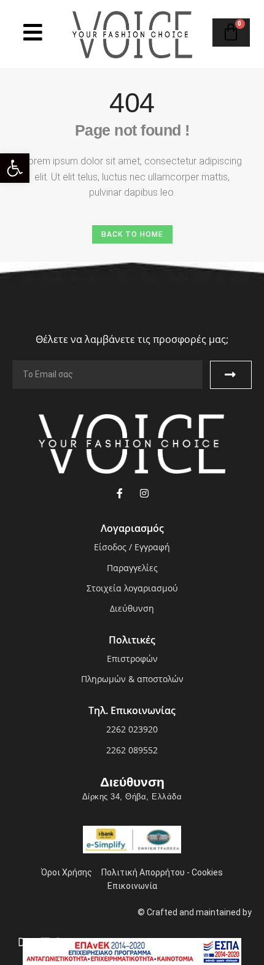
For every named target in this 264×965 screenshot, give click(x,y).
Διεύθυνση (132, 782)
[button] (14, 168)
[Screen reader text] (33, 32)
